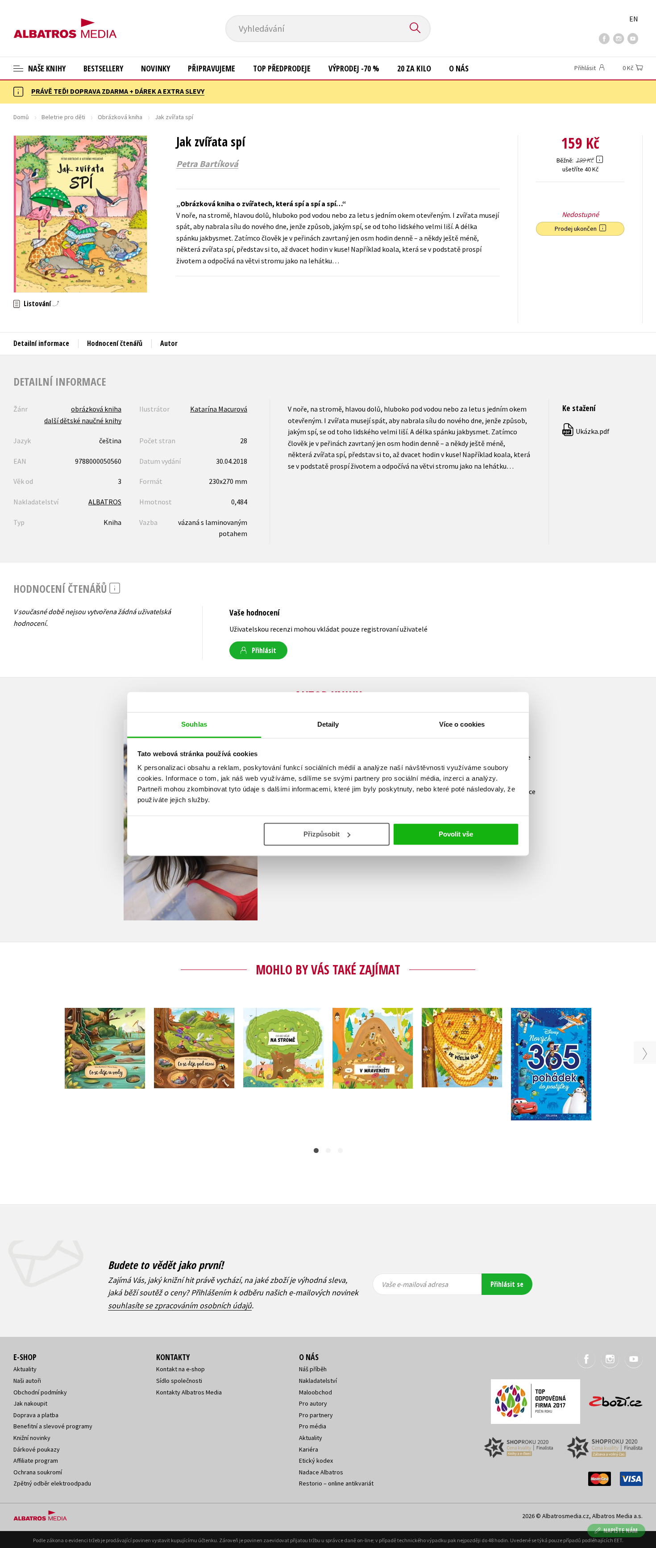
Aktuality (25, 1369)
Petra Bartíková (207, 164)
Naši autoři (27, 1381)
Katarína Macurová (218, 408)
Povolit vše (456, 834)
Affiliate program (35, 1460)
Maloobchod (315, 1392)
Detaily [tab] (328, 724)
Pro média (312, 1426)
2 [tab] (328, 1150)
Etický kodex (316, 1460)
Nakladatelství (318, 1381)
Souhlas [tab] (194, 724)
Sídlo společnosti (179, 1381)
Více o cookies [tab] (462, 724)
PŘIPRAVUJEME (211, 68)
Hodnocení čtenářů (114, 343)
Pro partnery (316, 1415)
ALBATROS (104, 501)
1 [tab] (316, 1150)
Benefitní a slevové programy (52, 1426)
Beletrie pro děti (63, 117)
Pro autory (313, 1403)
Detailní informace (41, 343)
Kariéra (308, 1449)
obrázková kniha (96, 408)
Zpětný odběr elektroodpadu (52, 1483)
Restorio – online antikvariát (336, 1483)
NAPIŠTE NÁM (620, 1530)
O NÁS (459, 68)
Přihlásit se (506, 1284)
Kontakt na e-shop (180, 1369)
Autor (169, 343)
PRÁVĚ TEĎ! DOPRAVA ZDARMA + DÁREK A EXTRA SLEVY (117, 91)
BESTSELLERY (103, 68)
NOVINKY (155, 68)
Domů (21, 117)
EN (633, 18)
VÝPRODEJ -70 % (353, 68)
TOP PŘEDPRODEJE (282, 68)
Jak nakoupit (30, 1403)
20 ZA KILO (414, 68)
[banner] (65, 21)
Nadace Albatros (321, 1472)
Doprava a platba (35, 1415)
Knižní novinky (31, 1438)
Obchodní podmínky (40, 1392)
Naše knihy (46, 68)
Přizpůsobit (321, 834)
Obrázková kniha (120, 117)
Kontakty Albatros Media (189, 1392)
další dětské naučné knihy (82, 420)
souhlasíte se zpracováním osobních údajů (180, 1305)
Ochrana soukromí (37, 1472)
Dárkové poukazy (36, 1449)
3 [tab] (340, 1150)
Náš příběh (313, 1369)
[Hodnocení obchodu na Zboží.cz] (611, 1398)
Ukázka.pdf (586, 431)
